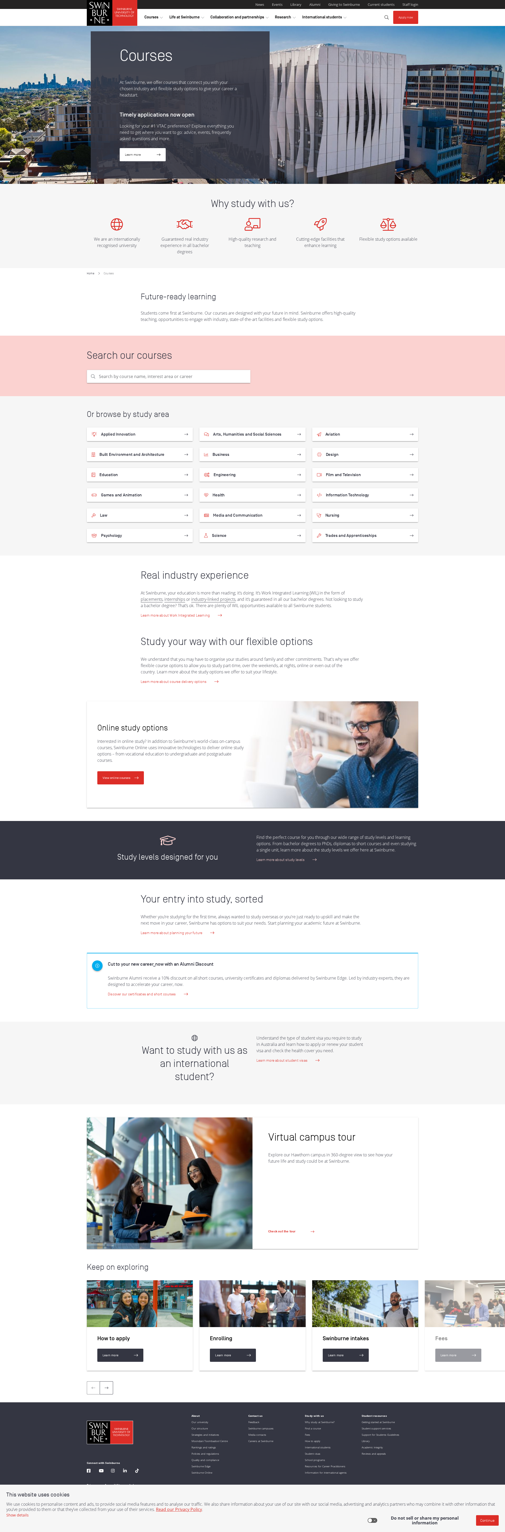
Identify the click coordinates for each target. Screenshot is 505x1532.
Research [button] (285, 18)
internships (174, 599)
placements (152, 599)
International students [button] (324, 18)
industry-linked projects (213, 599)
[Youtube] (101, 1471)
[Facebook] (88, 1471)
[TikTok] (137, 1471)
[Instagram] (113, 1471)
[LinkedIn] (125, 1471)
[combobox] (168, 376)
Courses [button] (153, 18)
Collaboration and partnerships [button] (239, 18)
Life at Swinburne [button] (186, 18)
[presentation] (106, 1387)
